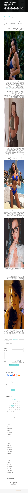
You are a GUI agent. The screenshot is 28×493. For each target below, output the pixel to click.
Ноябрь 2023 (13, 399)
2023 (9, 16)
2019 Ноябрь (9, 439)
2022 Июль (9, 458)
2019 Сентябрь (10, 438)
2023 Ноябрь (9, 470)
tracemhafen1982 (15, 339)
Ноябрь (12, 16)
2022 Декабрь (9, 462)
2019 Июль (9, 436)
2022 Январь (9, 451)
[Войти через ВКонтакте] (10, 375)
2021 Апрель (9, 449)
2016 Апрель (9, 424)
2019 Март (9, 430)
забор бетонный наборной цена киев (13, 381)
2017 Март (9, 426)
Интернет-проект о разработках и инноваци (11, 4)
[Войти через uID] (8, 375)
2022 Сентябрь (10, 460)
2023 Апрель (9, 466)
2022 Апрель (9, 455)
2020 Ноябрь (9, 445)
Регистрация (20, 8)
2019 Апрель (9, 432)
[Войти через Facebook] (12, 375)
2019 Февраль (10, 428)
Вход (23, 8)
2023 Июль (9, 468)
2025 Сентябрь (10, 472)
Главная (5, 16)
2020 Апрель (9, 441)
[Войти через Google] (17, 375)
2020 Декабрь (9, 447)
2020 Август (9, 443)
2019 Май (9, 434)
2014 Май (9, 422)
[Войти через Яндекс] (14, 375)
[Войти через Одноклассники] (19, 375)
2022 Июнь (9, 457)
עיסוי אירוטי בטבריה (9, 88)
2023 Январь (9, 464)
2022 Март (9, 453)
